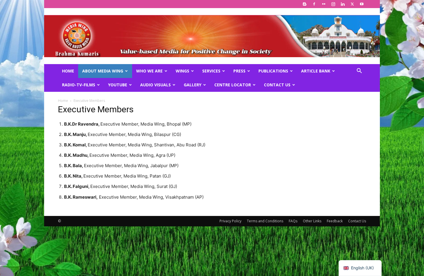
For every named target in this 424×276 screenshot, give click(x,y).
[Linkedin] (342, 4)
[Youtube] (361, 4)
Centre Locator (232, 84)
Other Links (312, 221)
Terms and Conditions (265, 221)
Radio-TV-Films (78, 84)
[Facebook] (314, 4)
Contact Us (277, 84)
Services (211, 71)
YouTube (117, 84)
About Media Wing (102, 71)
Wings (182, 71)
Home (68, 71)
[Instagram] (333, 4)
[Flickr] (323, 4)
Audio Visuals (155, 84)
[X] (352, 4)
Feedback (335, 221)
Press (239, 71)
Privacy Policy (230, 221)
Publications (273, 71)
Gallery (192, 84)
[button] (359, 71)
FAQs (293, 221)
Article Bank (315, 71)
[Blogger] (304, 4)
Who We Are (149, 71)
